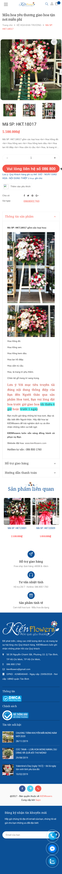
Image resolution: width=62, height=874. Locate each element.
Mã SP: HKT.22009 (45, 528)
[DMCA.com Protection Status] (12, 698)
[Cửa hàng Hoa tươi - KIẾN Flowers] (31, 628)
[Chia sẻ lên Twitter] (28, 195)
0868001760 (31, 201)
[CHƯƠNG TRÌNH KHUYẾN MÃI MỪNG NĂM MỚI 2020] (8, 736)
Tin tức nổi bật (11, 724)
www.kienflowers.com (35, 443)
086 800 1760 (14, 664)
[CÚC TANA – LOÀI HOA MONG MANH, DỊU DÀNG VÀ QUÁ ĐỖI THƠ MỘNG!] (8, 753)
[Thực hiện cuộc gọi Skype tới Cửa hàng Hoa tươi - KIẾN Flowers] (30, 788)
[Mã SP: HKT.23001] (17, 511)
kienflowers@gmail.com (18, 669)
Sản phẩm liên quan (31, 489)
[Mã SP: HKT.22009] (45, 511)
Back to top (30, 865)
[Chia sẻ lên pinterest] (32, 195)
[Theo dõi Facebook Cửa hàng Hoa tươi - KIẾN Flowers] (22, 788)
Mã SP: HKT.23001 (17, 528)
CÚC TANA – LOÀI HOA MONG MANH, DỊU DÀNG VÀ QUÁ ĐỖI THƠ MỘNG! (36, 751)
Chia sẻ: (6, 195)
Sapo (38, 800)
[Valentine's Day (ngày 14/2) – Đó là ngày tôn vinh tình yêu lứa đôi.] (8, 769)
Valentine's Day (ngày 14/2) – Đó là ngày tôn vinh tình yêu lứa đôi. (36, 768)
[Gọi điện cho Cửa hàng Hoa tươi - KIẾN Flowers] (38, 788)
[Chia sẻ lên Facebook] (25, 195)
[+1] (37, 195)
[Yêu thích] (54, 42)
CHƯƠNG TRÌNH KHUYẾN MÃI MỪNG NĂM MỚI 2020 (36, 735)
